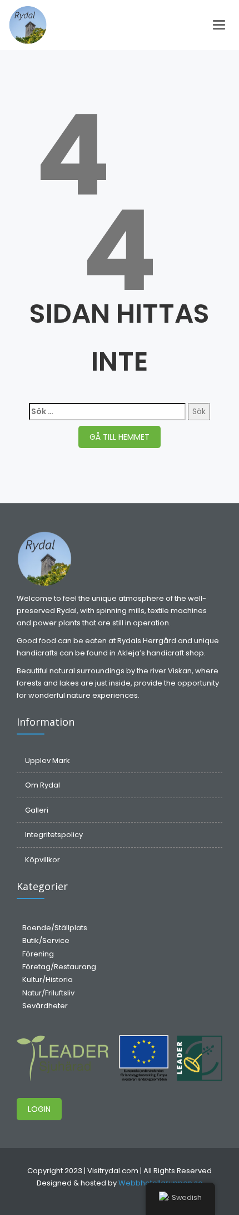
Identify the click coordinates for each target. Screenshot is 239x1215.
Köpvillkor (42, 859)
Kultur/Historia (47, 979)
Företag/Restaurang (59, 966)
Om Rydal (42, 785)
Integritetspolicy (54, 834)
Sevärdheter (45, 1005)
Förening (38, 954)
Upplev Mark (47, 760)
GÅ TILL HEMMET (119, 437)
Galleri (36, 810)
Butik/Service (45, 940)
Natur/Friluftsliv (48, 993)
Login (39, 1109)
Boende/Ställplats (54, 927)
